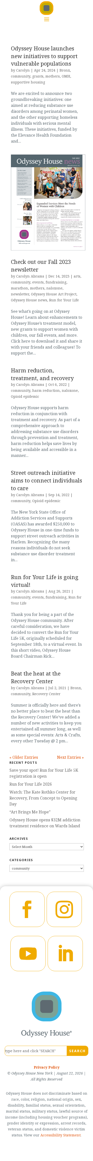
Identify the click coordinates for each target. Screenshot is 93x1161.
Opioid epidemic (25, 396)
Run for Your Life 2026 (30, 784)
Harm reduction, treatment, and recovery (42, 374)
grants (37, 76)
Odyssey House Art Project (53, 294)
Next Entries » (70, 757)
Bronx (65, 70)
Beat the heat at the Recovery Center (36, 677)
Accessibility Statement (60, 1135)
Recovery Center (46, 693)
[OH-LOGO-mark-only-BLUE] (47, 1020)
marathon (19, 288)
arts (77, 276)
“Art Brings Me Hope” (30, 812)
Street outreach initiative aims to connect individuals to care (46, 480)
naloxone (54, 288)
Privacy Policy (47, 1067)
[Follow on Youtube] (28, 953)
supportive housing (28, 82)
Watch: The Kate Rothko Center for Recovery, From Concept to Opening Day (43, 798)
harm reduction (46, 390)
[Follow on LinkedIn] (65, 953)
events (38, 282)
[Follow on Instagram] (64, 909)
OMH (66, 76)
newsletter (20, 294)
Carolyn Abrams (30, 276)
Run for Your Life (64, 300)
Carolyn (23, 70)
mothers (52, 76)
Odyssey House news (29, 300)
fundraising (56, 282)
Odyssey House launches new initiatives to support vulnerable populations (44, 55)
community (20, 76)
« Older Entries (23, 757)
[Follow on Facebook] (27, 909)
